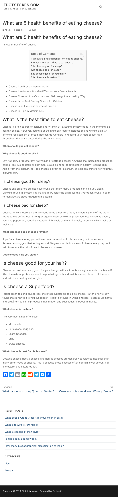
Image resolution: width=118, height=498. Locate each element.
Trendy (9, 470)
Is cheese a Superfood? (46, 77)
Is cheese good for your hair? (49, 73)
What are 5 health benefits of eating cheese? (58, 58)
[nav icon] (109, 7)
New (7, 463)
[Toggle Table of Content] (79, 54)
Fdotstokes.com (22, 5)
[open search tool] (100, 7)
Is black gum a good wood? (21, 438)
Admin (7, 30)
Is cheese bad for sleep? (47, 69)
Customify (58, 491)
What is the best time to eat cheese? (53, 62)
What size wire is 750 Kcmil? (21, 424)
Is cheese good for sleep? (47, 66)
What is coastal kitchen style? (22, 431)
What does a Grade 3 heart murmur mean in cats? (34, 417)
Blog (34, 30)
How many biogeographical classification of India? (34, 445)
